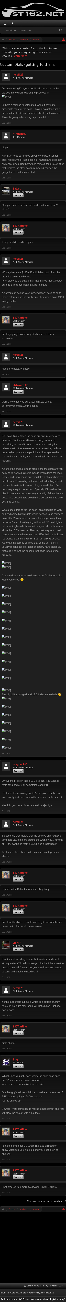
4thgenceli (19, 134)
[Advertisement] (33, 1247)
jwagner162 (20, 764)
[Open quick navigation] (63, 39)
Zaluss (17, 188)
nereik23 (18, 74)
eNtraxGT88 (20, 385)
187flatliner (20, 226)
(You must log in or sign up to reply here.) (46, 1201)
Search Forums (11, 30)
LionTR (17, 943)
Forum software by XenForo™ (14, 1292)
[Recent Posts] (12, 23)
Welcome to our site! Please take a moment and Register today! (33, 1299)
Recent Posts (25, 30)
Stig (15, 1059)
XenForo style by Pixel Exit (41, 1292)
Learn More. (20, 56)
